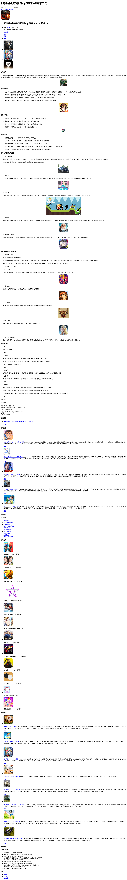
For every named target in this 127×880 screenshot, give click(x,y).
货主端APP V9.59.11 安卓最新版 (12, 506)
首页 (2, 9)
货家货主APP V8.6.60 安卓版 (11, 759)
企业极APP (6, 535)
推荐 (5, 38)
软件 (4, 9)
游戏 (7, 9)
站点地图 (6, 878)
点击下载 (6, 32)
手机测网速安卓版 (8, 522)
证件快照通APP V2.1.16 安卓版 (11, 741)
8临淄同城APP (7, 531)
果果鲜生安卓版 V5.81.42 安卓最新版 (13, 457)
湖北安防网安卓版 (8, 536)
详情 (5, 35)
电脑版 (5, 874)
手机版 (5, 876)
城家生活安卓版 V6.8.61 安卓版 (12, 821)
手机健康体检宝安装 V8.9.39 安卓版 (13, 838)
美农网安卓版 (7, 528)
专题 (12, 9)
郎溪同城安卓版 (8, 520)
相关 (5, 36)
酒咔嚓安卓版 (7, 533)
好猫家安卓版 (7, 524)
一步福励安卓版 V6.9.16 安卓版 (12, 776)
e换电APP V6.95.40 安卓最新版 (11, 489)
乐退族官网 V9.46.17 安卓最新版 (12, 474)
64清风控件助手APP (9, 526)
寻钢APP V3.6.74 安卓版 (10, 726)
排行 (10, 9)
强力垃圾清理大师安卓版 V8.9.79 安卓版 (14, 804)
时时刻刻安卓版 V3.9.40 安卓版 (12, 789)
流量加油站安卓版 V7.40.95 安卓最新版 (14, 442)
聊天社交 (9, 27)
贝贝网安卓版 (7, 529)
